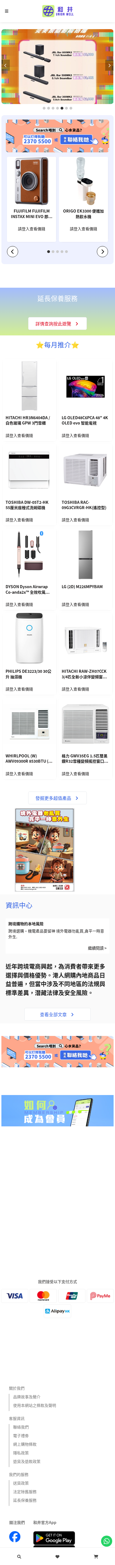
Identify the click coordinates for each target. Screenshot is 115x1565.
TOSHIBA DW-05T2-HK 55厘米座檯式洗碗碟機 (27, 505)
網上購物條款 (25, 1444)
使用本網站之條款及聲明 (34, 1405)
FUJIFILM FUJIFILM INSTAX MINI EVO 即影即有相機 (31, 214)
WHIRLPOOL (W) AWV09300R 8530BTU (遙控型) (29, 759)
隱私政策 (21, 1452)
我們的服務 (18, 1474)
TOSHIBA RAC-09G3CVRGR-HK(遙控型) (84, 505)
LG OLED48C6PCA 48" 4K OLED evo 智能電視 (85, 420)
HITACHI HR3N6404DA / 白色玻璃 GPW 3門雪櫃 (28, 420)
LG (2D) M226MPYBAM (82, 586)
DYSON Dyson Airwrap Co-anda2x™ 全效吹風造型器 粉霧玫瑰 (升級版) (29, 590)
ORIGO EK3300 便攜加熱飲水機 (83, 213)
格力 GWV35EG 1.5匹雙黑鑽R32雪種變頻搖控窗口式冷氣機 (85, 759)
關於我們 (17, 1388)
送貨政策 (21, 1483)
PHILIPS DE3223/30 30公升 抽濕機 (28, 674)
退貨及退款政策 (26, 1461)
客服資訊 (17, 1418)
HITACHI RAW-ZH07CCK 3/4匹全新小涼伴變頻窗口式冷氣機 (84, 674)
